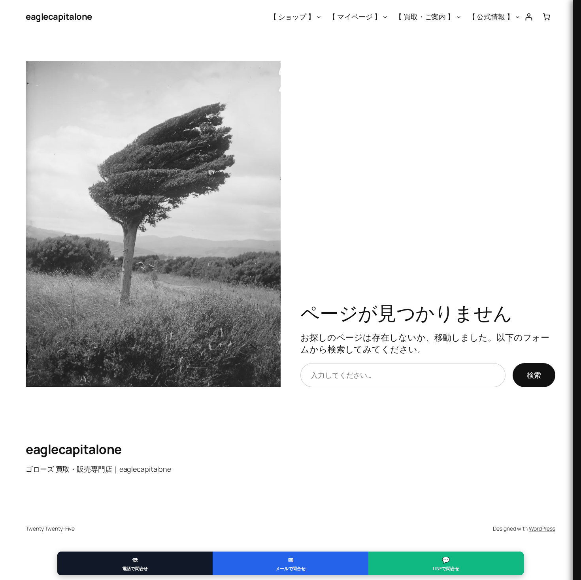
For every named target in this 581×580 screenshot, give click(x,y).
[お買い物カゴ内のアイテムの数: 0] (546, 17)
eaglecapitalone (59, 17)
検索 (534, 375)
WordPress (542, 528)
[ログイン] (529, 17)
